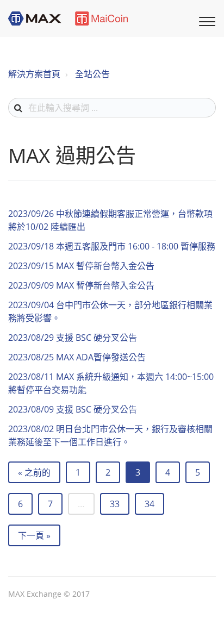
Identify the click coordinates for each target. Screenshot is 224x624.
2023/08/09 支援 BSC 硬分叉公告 (72, 409)
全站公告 (92, 74)
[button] (205, 20)
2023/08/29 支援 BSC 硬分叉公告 (72, 338)
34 (149, 504)
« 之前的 (34, 472)
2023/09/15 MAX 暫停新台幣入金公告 (81, 266)
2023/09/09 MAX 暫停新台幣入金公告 (81, 285)
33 (115, 504)
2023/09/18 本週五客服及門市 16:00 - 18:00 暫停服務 (111, 246)
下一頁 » (34, 535)
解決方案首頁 (34, 74)
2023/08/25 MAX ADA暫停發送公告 (77, 357)
